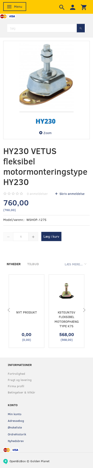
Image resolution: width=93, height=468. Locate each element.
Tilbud (33, 264)
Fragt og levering (20, 380)
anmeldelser (37, 193)
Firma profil (16, 386)
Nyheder (14, 264)
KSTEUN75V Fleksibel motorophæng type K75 (67, 319)
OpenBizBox (18, 461)
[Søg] (81, 28)
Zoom (47, 133)
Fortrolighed (16, 374)
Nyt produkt (26, 312)
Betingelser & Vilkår (21, 392)
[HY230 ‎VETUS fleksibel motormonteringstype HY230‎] (46, 83)
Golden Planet (40, 461)
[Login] (73, 7)
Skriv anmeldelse (72, 193)
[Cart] (84, 7)
